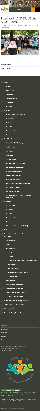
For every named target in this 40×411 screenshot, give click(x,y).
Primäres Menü (37, 9)
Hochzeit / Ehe (13, 268)
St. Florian (9, 151)
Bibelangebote (11, 280)
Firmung (11, 256)
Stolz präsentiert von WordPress (16, 408)
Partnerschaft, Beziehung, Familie (16, 301)
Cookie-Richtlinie (18, 401)
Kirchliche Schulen (12, 191)
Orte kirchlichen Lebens (12, 139)
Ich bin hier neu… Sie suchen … (15, 305)
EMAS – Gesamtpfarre (15, 297)
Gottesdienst (10, 240)
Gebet (8, 244)
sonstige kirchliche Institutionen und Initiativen (19, 196)
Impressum (4, 326)
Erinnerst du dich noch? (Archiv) (17, 226)
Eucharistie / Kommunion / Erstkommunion (23, 260)
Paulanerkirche (11, 159)
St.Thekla (9, 127)
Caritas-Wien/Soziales (13, 175)
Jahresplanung (11, 135)
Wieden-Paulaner (12, 131)
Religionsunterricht (13, 179)
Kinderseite (10, 222)
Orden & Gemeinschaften (14, 171)
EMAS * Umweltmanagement (16, 293)
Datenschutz (4, 329)
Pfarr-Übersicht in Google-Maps (17, 143)
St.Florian (9, 123)
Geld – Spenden (9, 309)
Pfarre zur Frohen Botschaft (11, 9)
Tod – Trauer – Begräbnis (14, 284)
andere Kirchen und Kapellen (16, 163)
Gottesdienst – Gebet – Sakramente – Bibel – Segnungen (19, 235)
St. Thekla (9, 155)
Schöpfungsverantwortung (13, 289)
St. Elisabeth (10, 147)
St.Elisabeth (10, 119)
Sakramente (10, 248)
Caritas (6, 230)
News (6, 82)
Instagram (4, 332)
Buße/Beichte (12, 264)
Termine (7, 111)
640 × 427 (21, 25)
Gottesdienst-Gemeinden (15, 167)
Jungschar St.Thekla (13, 187)
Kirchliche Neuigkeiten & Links (14, 313)
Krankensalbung (13, 276)
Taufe (10, 252)
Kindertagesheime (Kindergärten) (18, 183)
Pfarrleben (8, 202)
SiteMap (3, 336)
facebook (9, 103)
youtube (9, 107)
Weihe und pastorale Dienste (18, 272)
